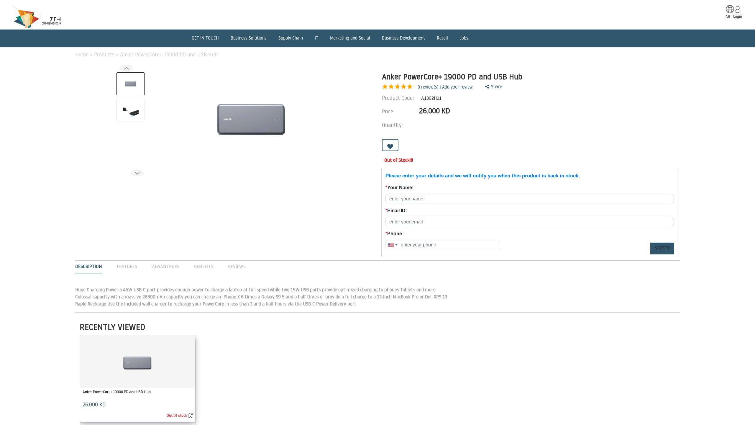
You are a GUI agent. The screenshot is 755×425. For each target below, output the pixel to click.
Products (105, 54)
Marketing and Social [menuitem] (350, 38)
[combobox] (392, 245)
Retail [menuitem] (442, 38)
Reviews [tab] (237, 266)
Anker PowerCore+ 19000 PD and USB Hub (117, 391)
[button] (136, 173)
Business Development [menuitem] (403, 38)
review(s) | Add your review (445, 87)
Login (737, 16)
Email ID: (396, 210)
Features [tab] (127, 266)
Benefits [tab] (203, 266)
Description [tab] (88, 266)
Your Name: (399, 187)
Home (82, 54)
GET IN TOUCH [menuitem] (205, 38)
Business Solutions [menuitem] (249, 38)
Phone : (395, 233)
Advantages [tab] (165, 266)
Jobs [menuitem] (464, 38)
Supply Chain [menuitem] (290, 38)
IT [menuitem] (316, 38)
